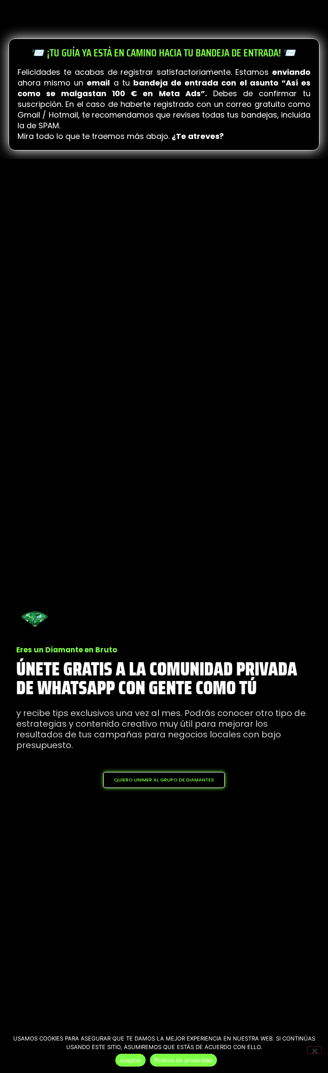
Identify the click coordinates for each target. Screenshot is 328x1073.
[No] (314, 1050)
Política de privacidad (183, 1060)
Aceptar (130, 1060)
